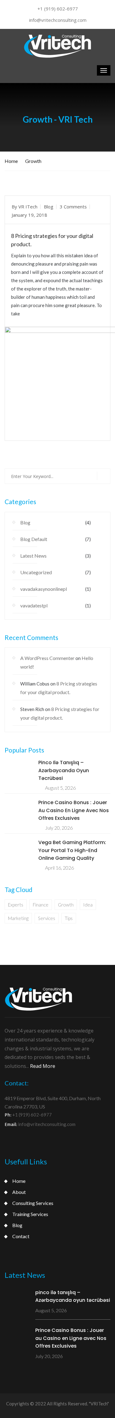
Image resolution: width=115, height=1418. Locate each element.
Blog (48, 206)
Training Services (30, 1214)
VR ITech (27, 206)
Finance (40, 904)
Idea (88, 904)
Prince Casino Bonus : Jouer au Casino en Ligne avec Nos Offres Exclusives (73, 810)
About (19, 1192)
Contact (20, 1236)
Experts (15, 904)
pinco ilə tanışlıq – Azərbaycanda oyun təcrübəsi (63, 770)
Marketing (18, 918)
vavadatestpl (34, 605)
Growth (33, 161)
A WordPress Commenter (47, 658)
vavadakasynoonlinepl (43, 589)
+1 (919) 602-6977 (57, 9)
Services (46, 918)
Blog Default (33, 539)
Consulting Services (32, 1203)
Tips (69, 918)
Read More (28, 430)
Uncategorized (36, 572)
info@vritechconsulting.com (57, 20)
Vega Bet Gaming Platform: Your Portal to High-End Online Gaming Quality (72, 850)
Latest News (33, 556)
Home (11, 161)
